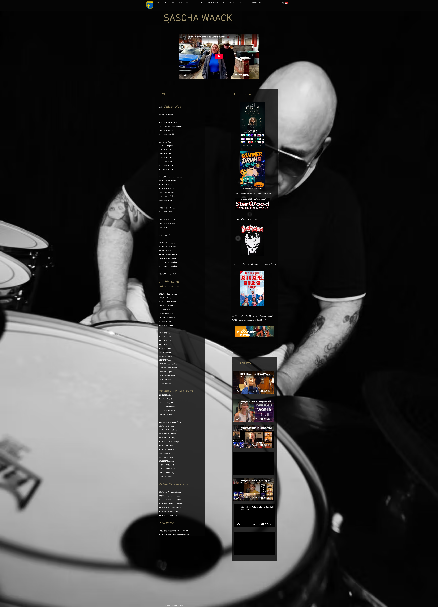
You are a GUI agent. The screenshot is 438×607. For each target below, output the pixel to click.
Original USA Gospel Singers (258, 264)
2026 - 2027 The (239, 264)
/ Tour (273, 264)
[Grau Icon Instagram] (283, 3)
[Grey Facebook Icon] (280, 3)
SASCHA (183, 18)
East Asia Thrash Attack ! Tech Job (247, 219)
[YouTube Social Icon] (286, 3)
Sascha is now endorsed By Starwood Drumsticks (253, 193)
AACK (220, 18)
